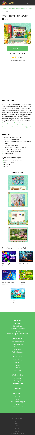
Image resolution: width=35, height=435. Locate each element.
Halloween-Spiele (17, 383)
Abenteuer (17, 378)
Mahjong (17, 365)
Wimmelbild (17, 331)
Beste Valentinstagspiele (17, 402)
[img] (31, 3)
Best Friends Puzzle (8, 282)
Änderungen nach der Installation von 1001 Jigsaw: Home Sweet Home (16, 126)
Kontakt (17, 428)
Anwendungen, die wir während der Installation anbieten (15, 123)
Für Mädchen (17, 326)
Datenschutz (17, 423)
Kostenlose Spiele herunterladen (18, 8)
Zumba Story (22, 282)
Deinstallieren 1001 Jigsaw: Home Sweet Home (17, 128)
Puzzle (30, 8)
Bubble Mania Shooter (25, 264)
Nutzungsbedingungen (17, 421)
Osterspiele (17, 370)
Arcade (17, 386)
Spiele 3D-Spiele (17, 344)
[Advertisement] (17, 79)
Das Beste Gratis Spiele (17, 329)
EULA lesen (4, 125)
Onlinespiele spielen (17, 342)
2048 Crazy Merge (7, 264)
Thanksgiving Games (17, 407)
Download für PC (17, 48)
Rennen (17, 362)
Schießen (17, 323)
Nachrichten (17, 431)
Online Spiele (17, 360)
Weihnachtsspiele (17, 352)
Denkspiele (17, 347)
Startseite (4, 8)
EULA (17, 426)
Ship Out (13, 300)
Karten (17, 396)
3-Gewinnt (21, 266)
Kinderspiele (17, 388)
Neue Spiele (17, 349)
